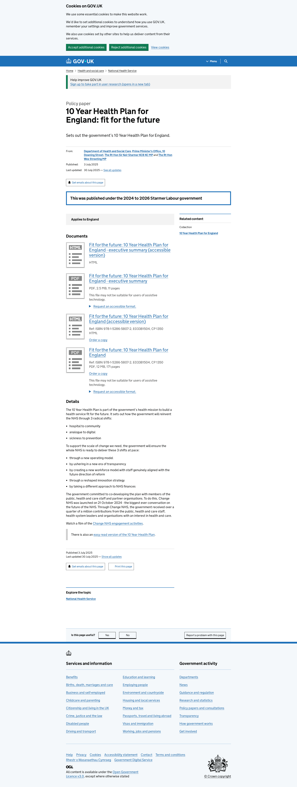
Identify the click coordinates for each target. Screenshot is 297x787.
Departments (188, 677)
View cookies (160, 47)
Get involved (188, 731)
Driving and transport (81, 731)
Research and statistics (196, 700)
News (183, 685)
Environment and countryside (143, 693)
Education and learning (139, 677)
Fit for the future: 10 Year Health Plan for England (128, 352)
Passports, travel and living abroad (147, 716)
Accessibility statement (121, 755)
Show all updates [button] (112, 556)
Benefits (72, 677)
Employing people (135, 685)
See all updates (112, 170)
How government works (196, 724)
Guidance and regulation (196, 693)
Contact (146, 755)
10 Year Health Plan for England (198, 233)
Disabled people (77, 724)
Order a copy (98, 340)
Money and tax (133, 708)
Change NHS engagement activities (118, 523)
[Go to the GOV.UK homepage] (80, 61)
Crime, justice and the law (84, 716)
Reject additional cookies (128, 47)
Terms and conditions (170, 755)
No (131, 635)
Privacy (81, 755)
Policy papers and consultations (201, 708)
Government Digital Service (133, 760)
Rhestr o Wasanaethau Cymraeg (88, 760)
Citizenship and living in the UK (87, 708)
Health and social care (91, 70)
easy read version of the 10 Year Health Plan (124, 535)
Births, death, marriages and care (89, 685)
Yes (110, 635)
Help (69, 755)
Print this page (123, 566)
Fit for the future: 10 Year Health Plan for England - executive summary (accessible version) (129, 250)
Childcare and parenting (83, 700)
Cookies (95, 755)
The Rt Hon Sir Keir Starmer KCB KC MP (129, 155)
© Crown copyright (217, 776)
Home (69, 70)
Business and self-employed (85, 693)
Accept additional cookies (86, 47)
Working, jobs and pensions (142, 731)
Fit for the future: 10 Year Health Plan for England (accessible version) (128, 318)
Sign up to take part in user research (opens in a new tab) (110, 84)
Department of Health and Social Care (107, 151)
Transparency (189, 716)
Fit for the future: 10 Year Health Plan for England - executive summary (128, 278)
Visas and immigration (138, 724)
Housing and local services (141, 700)
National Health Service (122, 70)
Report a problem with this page (205, 635)
